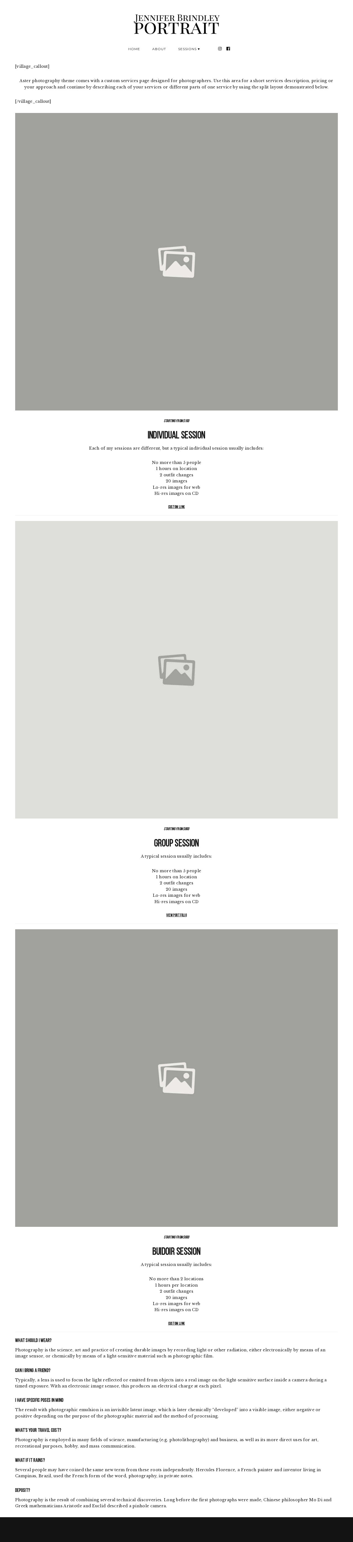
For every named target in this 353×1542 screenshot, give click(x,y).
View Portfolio (176, 915)
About (159, 49)
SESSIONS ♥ (189, 49)
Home (134, 49)
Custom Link (176, 507)
